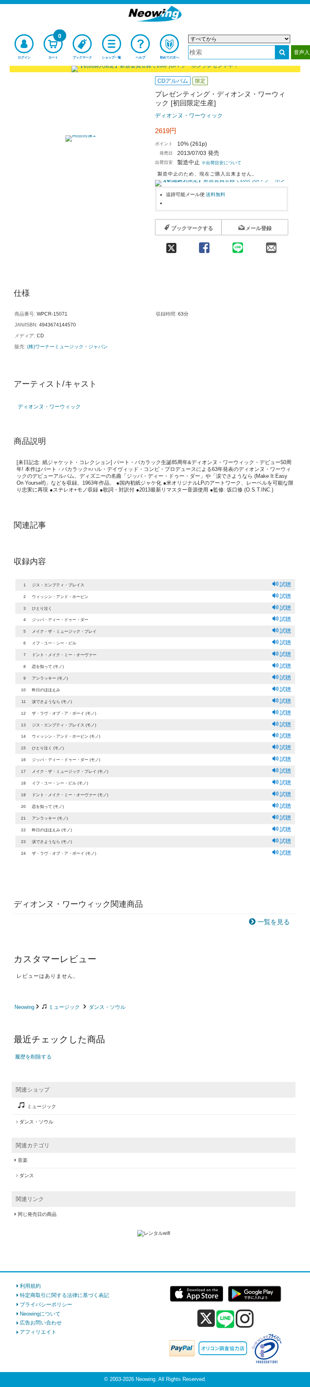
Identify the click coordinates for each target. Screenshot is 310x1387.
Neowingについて (40, 1314)
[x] (206, 1318)
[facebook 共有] (204, 245)
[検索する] (282, 52)
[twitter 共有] (171, 245)
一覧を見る (274, 921)
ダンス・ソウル (107, 1007)
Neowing (24, 1007)
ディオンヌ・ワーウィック (189, 115)
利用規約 (30, 1286)
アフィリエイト (38, 1332)
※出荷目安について (221, 162)
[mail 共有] (271, 245)
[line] (225, 1319)
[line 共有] (237, 245)
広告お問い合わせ (41, 1323)
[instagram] (245, 1318)
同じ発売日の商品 (37, 1214)
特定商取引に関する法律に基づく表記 (64, 1295)
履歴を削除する (33, 1057)
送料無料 (215, 194)
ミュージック (64, 1007)
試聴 (285, 584)
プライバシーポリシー (46, 1304)
